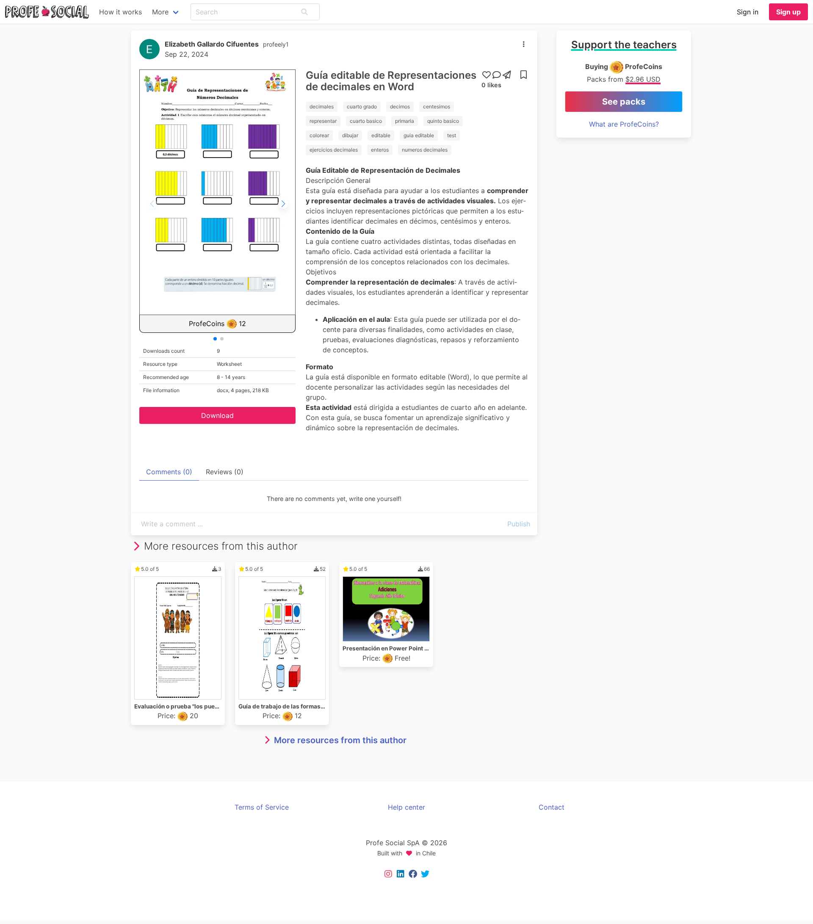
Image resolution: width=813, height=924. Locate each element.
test (451, 135)
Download (217, 415)
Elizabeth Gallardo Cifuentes (212, 44)
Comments (169, 472)
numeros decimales (425, 150)
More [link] (160, 12)
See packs (623, 102)
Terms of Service (262, 807)
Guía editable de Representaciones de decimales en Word (391, 81)
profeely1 (276, 44)
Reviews (224, 472)
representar (323, 121)
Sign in (747, 12)
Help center (406, 807)
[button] (304, 11)
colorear (319, 135)
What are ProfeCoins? (624, 124)
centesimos (436, 106)
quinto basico (443, 121)
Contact (551, 807)
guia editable (419, 135)
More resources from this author (340, 740)
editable (380, 135)
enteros (380, 150)
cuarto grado (362, 106)
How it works (120, 12)
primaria (404, 121)
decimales (322, 106)
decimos (400, 106)
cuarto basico (366, 121)
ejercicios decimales (334, 150)
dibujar (350, 135)
